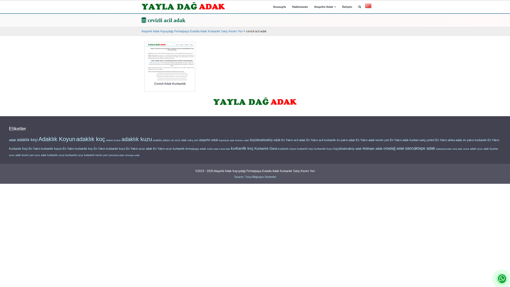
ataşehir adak (208, 140)
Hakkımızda (300, 6)
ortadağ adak (393, 148)
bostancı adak (242, 140)
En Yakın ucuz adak (139, 148)
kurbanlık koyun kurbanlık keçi (295, 148)
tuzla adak (457, 149)
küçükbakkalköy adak (347, 148)
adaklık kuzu (137, 139)
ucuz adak (469, 148)
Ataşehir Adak (324, 6)
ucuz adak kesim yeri (21, 155)
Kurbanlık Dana (265, 148)
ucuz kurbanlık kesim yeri (92, 155)
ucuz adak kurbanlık (46, 155)
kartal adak (224, 149)
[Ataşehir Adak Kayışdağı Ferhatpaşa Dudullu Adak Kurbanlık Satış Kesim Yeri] (183, 6)
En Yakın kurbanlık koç (78, 148)
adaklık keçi (27, 140)
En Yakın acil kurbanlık (321, 140)
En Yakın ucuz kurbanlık (169, 148)
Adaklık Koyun (56, 139)
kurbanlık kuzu (323, 148)
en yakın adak (346, 140)
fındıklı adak (213, 149)
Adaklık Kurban (113, 140)
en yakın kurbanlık (475, 140)
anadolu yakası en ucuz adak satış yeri (175, 140)
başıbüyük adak (226, 140)
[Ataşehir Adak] (255, 101)
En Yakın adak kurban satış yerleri (412, 140)
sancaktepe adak (420, 148)
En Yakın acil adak (293, 140)
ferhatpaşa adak (195, 148)
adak (12, 140)
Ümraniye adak (132, 155)
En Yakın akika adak (448, 140)
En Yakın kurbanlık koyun (45, 148)
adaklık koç (90, 139)
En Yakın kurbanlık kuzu (109, 148)
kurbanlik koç (242, 148)
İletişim (347, 6)
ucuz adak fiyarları (487, 148)
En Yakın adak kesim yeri (372, 140)
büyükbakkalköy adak (265, 140)
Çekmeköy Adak (116, 155)
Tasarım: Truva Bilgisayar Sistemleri (255, 176)
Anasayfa (279, 6)
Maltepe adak (372, 148)
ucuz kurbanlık (68, 155)
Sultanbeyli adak (444, 149)
